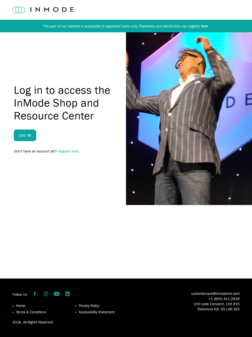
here (204, 26)
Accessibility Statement (97, 312)
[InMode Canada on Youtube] (57, 294)
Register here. (69, 151)
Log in (25, 135)
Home (20, 305)
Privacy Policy (89, 305)
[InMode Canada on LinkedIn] (67, 294)
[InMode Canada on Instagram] (46, 294)
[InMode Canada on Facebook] (35, 294)
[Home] (43, 10)
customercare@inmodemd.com (215, 293)
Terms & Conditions (31, 312)
